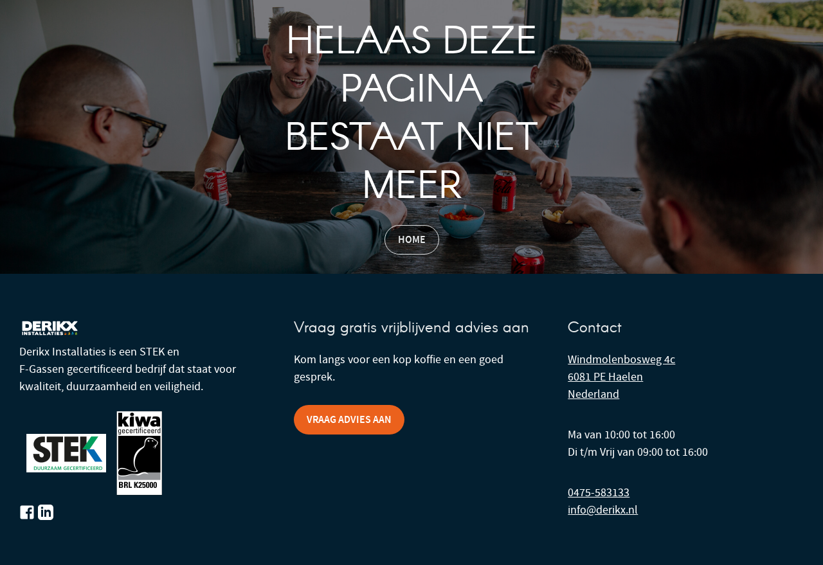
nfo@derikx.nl (604, 510)
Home (412, 239)
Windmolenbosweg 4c (621, 359)
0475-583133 (598, 492)
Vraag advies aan (349, 419)
